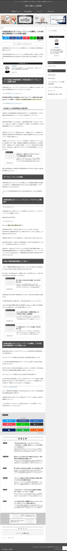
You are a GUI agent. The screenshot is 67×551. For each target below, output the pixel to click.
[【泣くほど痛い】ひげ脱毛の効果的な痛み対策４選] (42, 19)
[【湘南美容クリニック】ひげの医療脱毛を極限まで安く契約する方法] (9, 19)
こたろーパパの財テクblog (55, 87)
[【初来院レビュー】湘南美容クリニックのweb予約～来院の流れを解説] (58, 19)
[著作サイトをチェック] (12, 72)
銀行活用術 (6, 414)
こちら (4, 403)
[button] (40, 37)
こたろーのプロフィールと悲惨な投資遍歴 (56, 83)
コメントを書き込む (23, 533)
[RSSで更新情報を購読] (16, 72)
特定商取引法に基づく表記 (55, 94)
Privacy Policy (51, 75)
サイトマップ (51, 90)
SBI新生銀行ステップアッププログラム (12, 93)
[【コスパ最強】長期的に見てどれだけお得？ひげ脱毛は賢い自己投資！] (25, 19)
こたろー (14, 66)
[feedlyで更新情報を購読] (14, 72)
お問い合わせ (51, 78)
